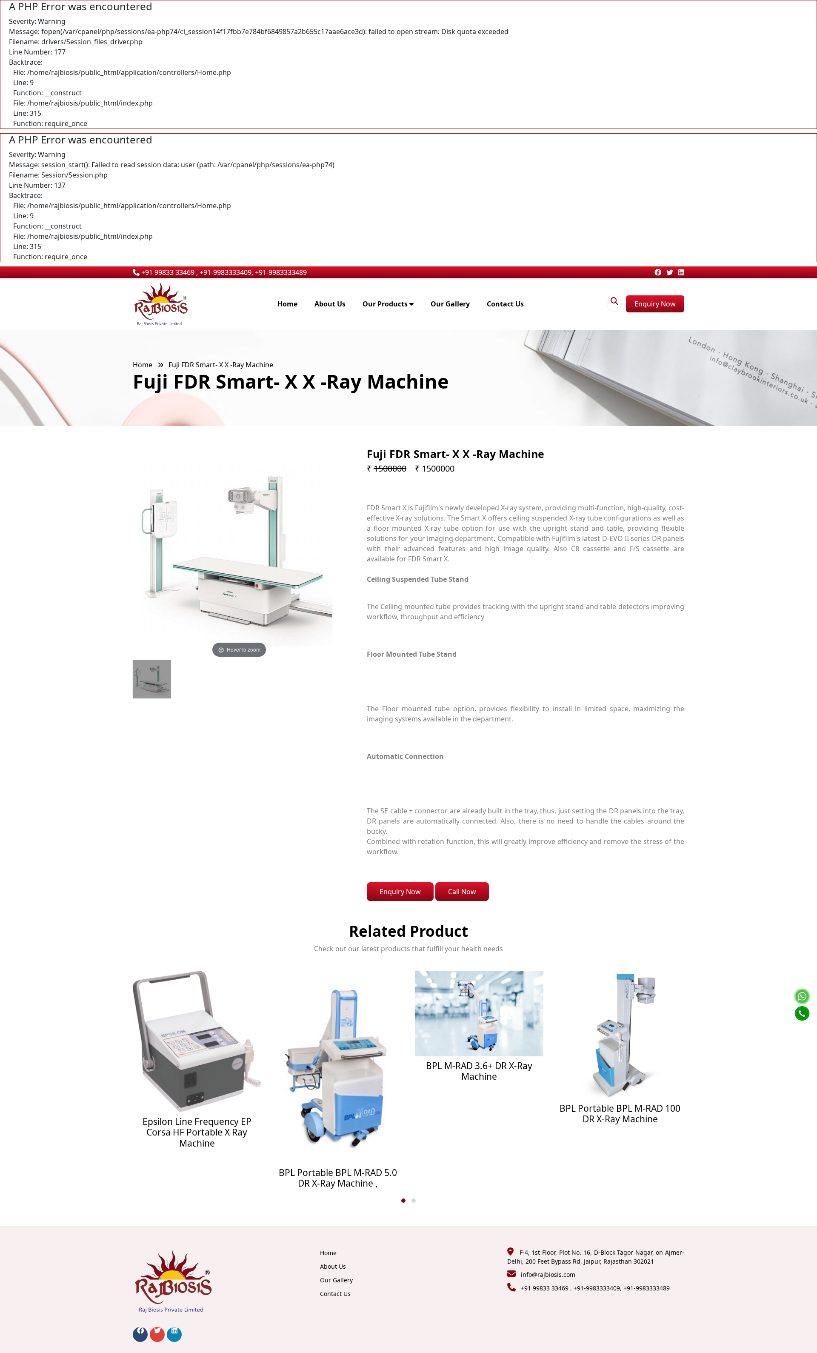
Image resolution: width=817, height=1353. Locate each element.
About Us (330, 304)
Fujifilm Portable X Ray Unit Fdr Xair (620, 1049)
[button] (403, 1200)
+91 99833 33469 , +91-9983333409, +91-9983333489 (223, 272)
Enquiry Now (655, 304)
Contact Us (505, 304)
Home (287, 304)
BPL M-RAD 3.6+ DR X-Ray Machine (338, 1071)
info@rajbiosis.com (548, 1274)
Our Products (386, 304)
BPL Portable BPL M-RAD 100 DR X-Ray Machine (479, 1113)
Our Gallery (450, 304)
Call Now (462, 891)
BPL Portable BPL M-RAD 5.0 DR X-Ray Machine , (197, 1178)
